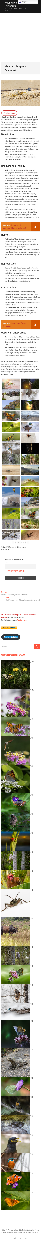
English (24, 2)
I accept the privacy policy (16, 571)
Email (6, 563)
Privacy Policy (35, 1232)
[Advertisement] (20, 35)
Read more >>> (22, 620)
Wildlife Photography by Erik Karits (18, 4)
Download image (9, 113)
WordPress (10, 1232)
